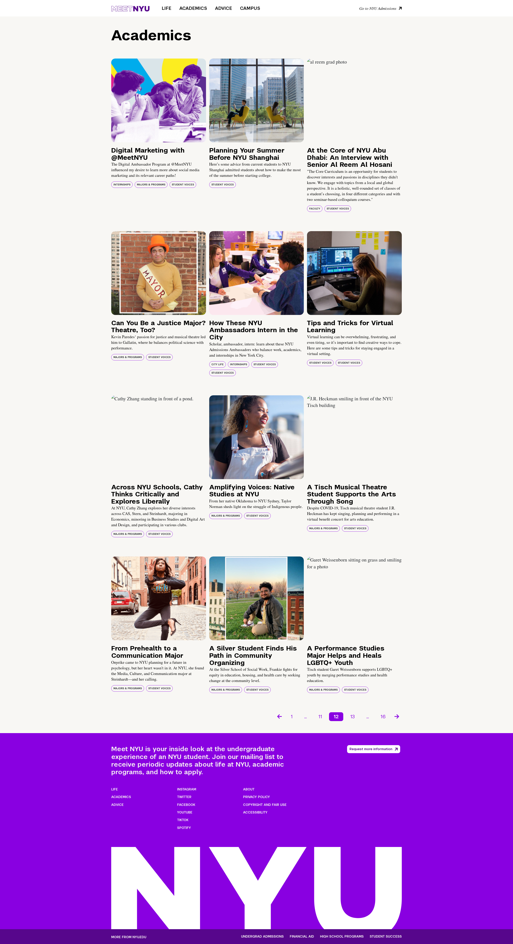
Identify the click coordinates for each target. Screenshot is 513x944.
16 (383, 716)
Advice (223, 8)
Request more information (370, 749)
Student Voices (183, 184)
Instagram (186, 789)
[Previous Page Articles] (279, 716)
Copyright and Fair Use (265, 805)
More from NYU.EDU (128, 937)
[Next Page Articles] (397, 716)
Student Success (386, 936)
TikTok (182, 820)
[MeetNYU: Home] (130, 8)
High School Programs (342, 936)
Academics (193, 8)
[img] (158, 100)
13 (352, 716)
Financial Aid (302, 936)
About (248, 789)
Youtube (184, 812)
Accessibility (255, 812)
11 (320, 716)
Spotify (184, 828)
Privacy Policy (256, 797)
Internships (121, 184)
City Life (217, 364)
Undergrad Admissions (262, 936)
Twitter (184, 797)
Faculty (314, 208)
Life (166, 8)
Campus (250, 8)
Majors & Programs (151, 184)
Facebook (186, 805)
